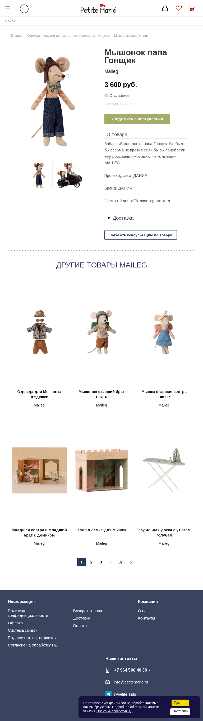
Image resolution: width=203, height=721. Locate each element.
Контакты (146, 618)
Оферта (15, 623)
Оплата (80, 625)
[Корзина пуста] (193, 8)
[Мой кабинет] (165, 8)
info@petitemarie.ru (131, 682)
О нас (143, 610)
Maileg (111, 71)
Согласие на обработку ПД (33, 645)
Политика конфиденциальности (28, 613)
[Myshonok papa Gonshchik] (55, 101)
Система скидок (22, 630)
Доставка (81, 618)
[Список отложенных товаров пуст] (182, 8)
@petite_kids (125, 694)
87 (120, 562)
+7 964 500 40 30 (130, 670)
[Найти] (196, 21)
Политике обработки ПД (114, 711)
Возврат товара (87, 610)
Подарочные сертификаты (32, 637)
